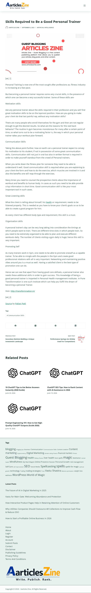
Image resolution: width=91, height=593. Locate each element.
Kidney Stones (39, 458)
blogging (10, 449)
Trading (22, 471)
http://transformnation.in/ (23, 291)
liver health (49, 457)
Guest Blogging (16, 457)
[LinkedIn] (76, 326)
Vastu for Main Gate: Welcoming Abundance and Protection (33, 496)
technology (15, 471)
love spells (59, 458)
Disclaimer (10, 549)
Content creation (62, 449)
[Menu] (85, 6)
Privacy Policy (11, 556)
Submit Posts (11, 543)
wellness (8, 475)
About (8, 530)
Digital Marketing (35, 452)
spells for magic (72, 466)
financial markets (65, 453)
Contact (9, 546)
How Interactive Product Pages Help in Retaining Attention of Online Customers (42, 502)
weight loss (78, 471)
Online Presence (42, 462)
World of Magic (36, 475)
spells (60, 466)
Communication (37, 449)
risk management (76, 462)
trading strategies (33, 471)
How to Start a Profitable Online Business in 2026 (28, 518)
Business (27, 449)
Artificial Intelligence (45, 28)
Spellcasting (48, 466)
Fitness (75, 453)
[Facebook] (16, 326)
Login (8, 533)
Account (9, 540)
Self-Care (9, 466)
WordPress (19, 475)
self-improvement (18, 467)
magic (67, 457)
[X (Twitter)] (36, 326)
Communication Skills (15, 315)
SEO (27, 466)
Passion (52, 462)
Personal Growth (62, 462)
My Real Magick (28, 462)
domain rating (49, 453)
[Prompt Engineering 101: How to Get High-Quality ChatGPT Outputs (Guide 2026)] (24, 408)
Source (8, 303)
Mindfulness (16, 461)
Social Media (35, 467)
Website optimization (67, 471)
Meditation (77, 458)
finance (55, 453)
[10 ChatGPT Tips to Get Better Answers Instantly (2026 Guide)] (24, 373)
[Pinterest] (56, 326)
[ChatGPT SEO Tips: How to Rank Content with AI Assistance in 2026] (66, 373)
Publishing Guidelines (15, 552)
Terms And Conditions (15, 559)
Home (8, 527)
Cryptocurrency (21, 453)
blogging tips (20, 449)
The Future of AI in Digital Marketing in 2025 (25, 490)
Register (9, 536)
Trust (43, 471)
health (49, 202)
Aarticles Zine (26, 589)
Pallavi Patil (20, 303)
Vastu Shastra (53, 470)
